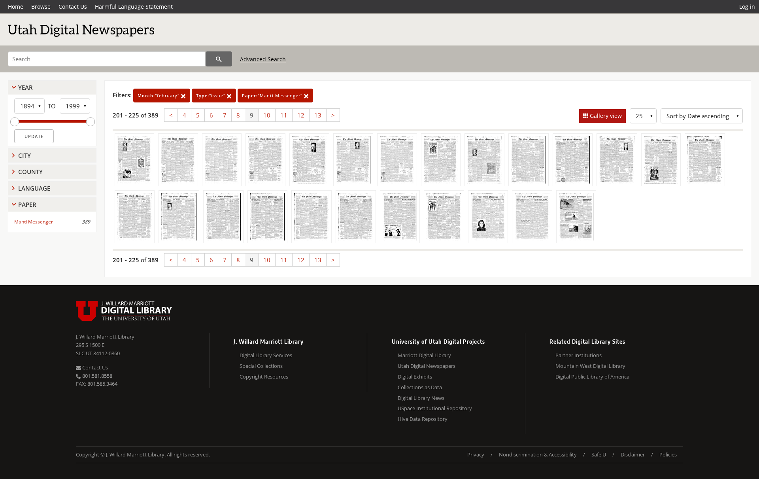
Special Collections (261, 365)
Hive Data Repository (422, 418)
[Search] (219, 58)
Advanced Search (263, 59)
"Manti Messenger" (273, 95)
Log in (747, 6)
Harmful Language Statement (134, 6)
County (30, 172)
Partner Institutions (578, 355)
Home (15, 6)
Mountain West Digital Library (590, 365)
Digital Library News (421, 397)
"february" (159, 95)
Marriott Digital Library (424, 355)
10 (266, 115)
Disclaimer (633, 454)
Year (25, 87)
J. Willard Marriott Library (105, 336)
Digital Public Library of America (592, 376)
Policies (668, 454)
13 (317, 115)
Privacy (475, 454)
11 (283, 115)
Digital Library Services (266, 355)
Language (34, 188)
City (24, 155)
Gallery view (605, 115)
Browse (41, 6)
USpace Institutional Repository (435, 408)
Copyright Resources (264, 376)
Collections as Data (420, 387)
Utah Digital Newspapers (426, 365)
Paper (27, 204)
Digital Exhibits (415, 376)
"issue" (211, 95)
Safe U (598, 454)
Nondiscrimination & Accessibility (538, 454)
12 (300, 115)
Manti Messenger (33, 221)
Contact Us (73, 6)
